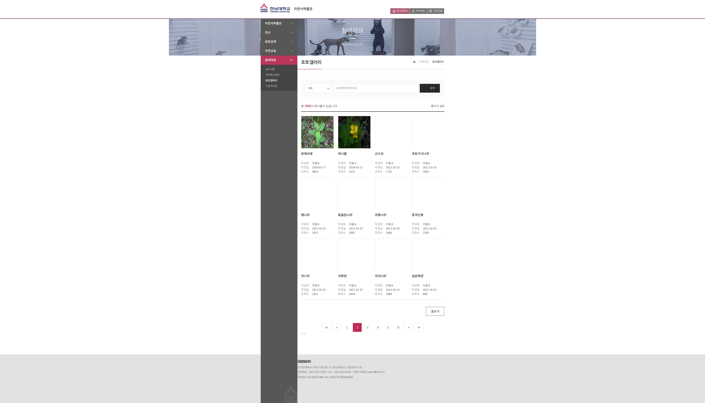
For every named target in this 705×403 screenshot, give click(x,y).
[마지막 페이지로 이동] (419, 327)
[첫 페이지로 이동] (326, 327)
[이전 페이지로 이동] (336, 327)
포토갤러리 (271, 80)
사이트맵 (437, 11)
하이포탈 (420, 11)
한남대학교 (402, 11)
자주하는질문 (272, 75)
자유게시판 (271, 86)
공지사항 (270, 69)
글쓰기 (435, 311)
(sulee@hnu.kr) (376, 372)
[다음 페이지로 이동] (408, 327)
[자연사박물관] (286, 5)
